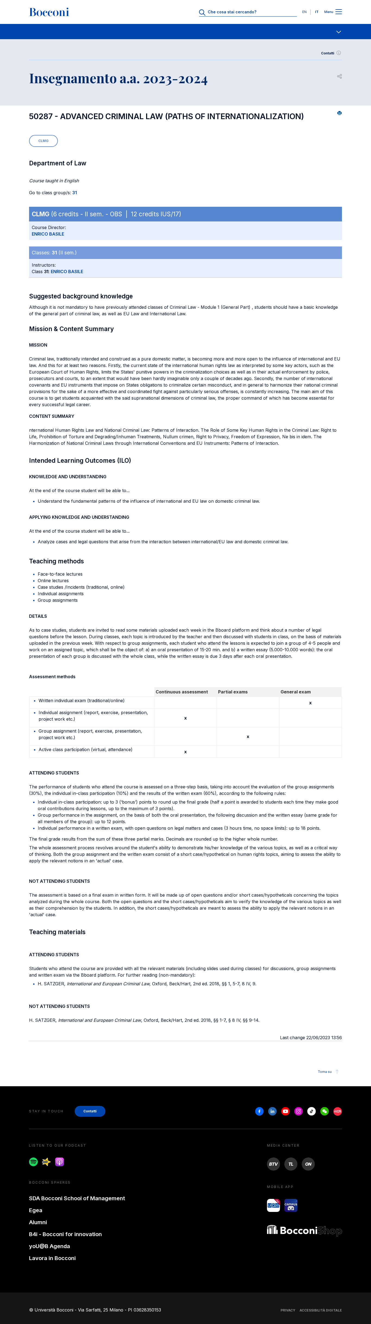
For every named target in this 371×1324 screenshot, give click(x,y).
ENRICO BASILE (48, 234)
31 (74, 192)
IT (317, 12)
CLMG (43, 141)
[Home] (49, 12)
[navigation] (185, 31)
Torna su (325, 1072)
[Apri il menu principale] (338, 12)
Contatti (327, 53)
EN (304, 12)
